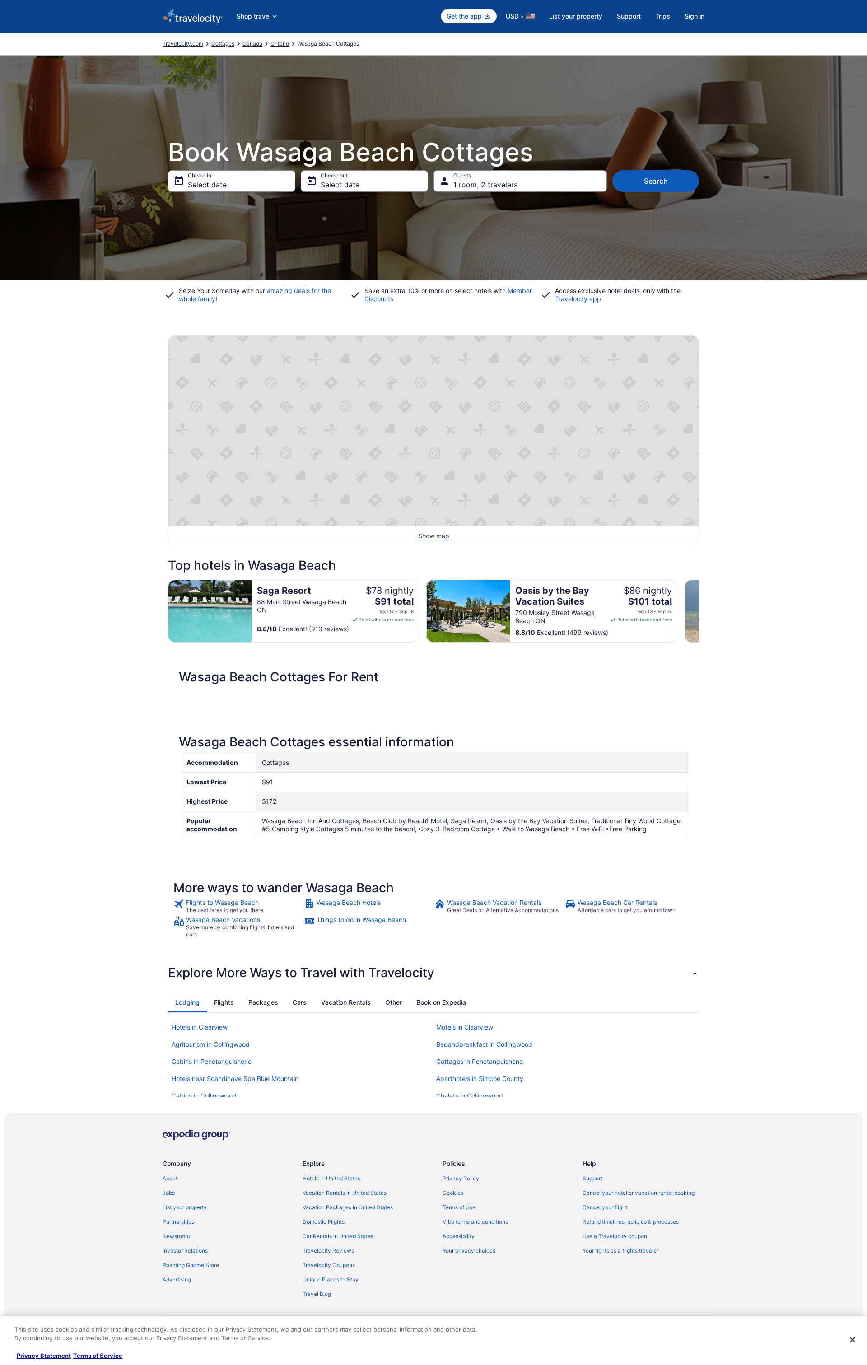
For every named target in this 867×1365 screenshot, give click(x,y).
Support (629, 16)
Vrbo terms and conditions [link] (475, 1221)
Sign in (694, 16)
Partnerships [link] (178, 1221)
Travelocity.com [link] (183, 43)
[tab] (187, 1002)
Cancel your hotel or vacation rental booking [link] (639, 1192)
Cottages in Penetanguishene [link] (479, 1061)
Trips (662, 16)
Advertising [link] (177, 1279)
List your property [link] (185, 1207)
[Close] (852, 1340)
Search (656, 181)
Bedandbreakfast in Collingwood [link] (484, 1044)
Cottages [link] (222, 43)
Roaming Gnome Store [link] (191, 1265)
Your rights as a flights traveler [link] (620, 1250)
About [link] (170, 1178)
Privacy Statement (44, 1355)
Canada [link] (252, 43)
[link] (237, 906)
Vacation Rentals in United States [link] (345, 1192)
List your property (575, 16)
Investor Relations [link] (185, 1250)
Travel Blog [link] (317, 1293)
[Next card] (699, 611)
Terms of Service (97, 1355)
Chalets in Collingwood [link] (469, 1095)
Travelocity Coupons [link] (329, 1265)
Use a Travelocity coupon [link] (615, 1236)
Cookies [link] (453, 1192)
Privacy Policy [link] (461, 1178)
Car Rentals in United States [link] (338, 1236)
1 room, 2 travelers (485, 184)
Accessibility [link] (459, 1236)
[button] (433, 972)
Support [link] (592, 1178)
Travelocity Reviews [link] (328, 1250)
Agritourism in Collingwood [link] (211, 1044)
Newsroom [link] (176, 1236)
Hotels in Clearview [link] (200, 1027)
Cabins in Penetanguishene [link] (212, 1061)
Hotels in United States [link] (331, 1178)
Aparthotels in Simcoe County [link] (479, 1078)
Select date (207, 184)
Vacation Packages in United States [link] (348, 1207)
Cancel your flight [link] (605, 1207)
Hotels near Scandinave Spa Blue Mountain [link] (235, 1078)
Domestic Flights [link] (324, 1221)
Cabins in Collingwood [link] (204, 1095)
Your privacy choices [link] (469, 1250)
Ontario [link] (279, 43)
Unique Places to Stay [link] (331, 1279)
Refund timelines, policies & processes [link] (631, 1221)
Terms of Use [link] (459, 1207)
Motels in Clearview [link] (464, 1027)
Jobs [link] (169, 1192)
